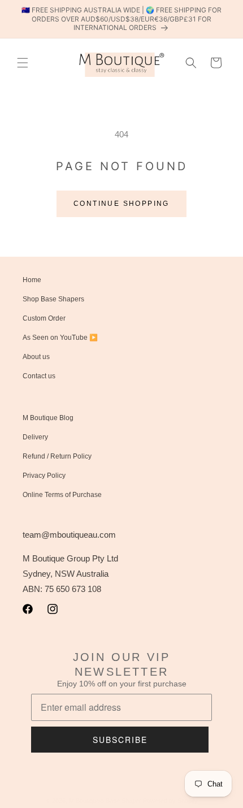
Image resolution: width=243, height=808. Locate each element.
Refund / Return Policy (57, 456)
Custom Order (44, 318)
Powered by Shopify (170, 800)
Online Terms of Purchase (62, 495)
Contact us (39, 376)
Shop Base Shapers (53, 299)
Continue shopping (121, 204)
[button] (22, 62)
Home (32, 280)
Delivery (35, 437)
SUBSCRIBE (120, 739)
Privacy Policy (44, 475)
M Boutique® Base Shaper (105, 800)
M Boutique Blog (48, 418)
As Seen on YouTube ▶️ (60, 338)
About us (36, 357)
